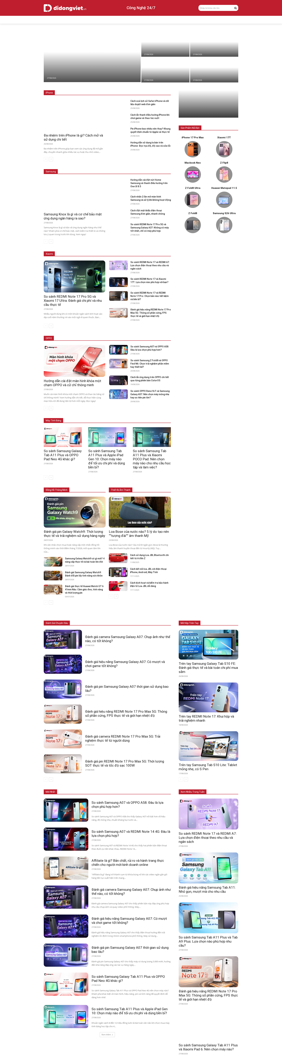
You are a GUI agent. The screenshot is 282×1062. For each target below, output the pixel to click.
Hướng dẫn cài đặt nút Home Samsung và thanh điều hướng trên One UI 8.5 (149, 183)
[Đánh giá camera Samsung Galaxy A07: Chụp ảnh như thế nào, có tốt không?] (63, 639)
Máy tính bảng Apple (82, 416)
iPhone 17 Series (82, 93)
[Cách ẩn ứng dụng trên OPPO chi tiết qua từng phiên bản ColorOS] (118, 380)
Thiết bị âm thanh (130, 623)
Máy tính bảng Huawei (160, 416)
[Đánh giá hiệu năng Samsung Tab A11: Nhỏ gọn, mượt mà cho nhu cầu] (208, 867)
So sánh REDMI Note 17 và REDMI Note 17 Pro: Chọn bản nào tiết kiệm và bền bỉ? (149, 296)
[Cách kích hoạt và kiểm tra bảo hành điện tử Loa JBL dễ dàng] (118, 586)
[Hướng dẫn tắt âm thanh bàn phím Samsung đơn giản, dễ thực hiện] (165, 44)
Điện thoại (81, 623)
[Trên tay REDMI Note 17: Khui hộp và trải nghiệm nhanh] (208, 697)
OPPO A (147, 338)
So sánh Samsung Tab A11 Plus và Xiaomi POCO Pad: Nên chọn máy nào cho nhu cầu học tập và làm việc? (152, 459)
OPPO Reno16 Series (129, 338)
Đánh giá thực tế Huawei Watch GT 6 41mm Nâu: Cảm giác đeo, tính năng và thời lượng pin (84, 589)
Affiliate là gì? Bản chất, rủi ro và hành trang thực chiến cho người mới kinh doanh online (128, 863)
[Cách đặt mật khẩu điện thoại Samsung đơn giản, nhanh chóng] (118, 213)
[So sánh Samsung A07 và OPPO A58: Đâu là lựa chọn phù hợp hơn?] (118, 350)
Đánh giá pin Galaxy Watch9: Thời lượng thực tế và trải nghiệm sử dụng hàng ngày (74, 534)
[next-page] (51, 159)
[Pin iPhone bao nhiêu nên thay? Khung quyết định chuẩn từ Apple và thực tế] (118, 132)
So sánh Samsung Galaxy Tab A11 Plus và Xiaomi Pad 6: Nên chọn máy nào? (208, 1047)
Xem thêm (106, 1034)
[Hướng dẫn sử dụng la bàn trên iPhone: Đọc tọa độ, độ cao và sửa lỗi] (118, 146)
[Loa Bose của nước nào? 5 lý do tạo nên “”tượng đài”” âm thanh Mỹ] (140, 512)
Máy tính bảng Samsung (108, 416)
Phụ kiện (147, 623)
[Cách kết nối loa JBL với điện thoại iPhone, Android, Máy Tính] (118, 572)
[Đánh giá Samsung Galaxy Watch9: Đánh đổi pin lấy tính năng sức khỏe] (53, 575)
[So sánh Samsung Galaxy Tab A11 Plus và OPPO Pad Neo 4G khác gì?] (63, 437)
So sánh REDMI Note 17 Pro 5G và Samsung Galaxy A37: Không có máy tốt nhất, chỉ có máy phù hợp (149, 227)
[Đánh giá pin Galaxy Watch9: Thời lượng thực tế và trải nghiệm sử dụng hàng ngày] (75, 512)
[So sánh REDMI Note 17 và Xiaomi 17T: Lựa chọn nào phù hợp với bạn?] (118, 282)
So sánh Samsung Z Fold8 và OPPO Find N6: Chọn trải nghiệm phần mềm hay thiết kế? (149, 363)
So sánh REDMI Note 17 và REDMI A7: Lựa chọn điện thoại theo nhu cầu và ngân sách (150, 265)
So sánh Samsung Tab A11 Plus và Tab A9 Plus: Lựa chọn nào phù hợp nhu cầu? (208, 941)
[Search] (235, 8)
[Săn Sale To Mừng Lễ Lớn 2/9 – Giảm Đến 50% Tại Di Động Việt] (208, 104)
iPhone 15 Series (123, 93)
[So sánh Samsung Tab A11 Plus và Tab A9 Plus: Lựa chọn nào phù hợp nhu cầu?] (208, 917)
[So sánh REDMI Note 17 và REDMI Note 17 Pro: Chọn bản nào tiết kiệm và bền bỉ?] (118, 296)
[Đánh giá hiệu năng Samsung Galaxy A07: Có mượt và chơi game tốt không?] (63, 664)
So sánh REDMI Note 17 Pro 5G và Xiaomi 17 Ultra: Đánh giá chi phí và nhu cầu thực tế (73, 301)
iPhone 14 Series (143, 93)
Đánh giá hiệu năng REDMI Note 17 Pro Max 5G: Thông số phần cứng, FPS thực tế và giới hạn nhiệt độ (150, 312)
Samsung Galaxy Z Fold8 (103, 167)
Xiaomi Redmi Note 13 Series (137, 254)
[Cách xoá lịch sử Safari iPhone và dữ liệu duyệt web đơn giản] (118, 104)
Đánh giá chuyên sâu (57, 623)
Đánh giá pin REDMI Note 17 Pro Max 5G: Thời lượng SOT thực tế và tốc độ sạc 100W (124, 763)
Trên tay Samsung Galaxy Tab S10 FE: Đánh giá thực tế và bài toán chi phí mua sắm (208, 668)
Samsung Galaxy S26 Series (73, 167)
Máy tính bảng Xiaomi (135, 416)
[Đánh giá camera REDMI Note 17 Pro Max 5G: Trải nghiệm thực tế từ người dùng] (63, 739)
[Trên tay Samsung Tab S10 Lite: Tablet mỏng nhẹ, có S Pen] (208, 746)
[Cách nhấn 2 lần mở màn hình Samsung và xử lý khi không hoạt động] (214, 69)
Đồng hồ (113, 623)
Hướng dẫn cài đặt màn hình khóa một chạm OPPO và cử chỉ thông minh (72, 383)
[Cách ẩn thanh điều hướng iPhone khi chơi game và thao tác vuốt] (118, 118)
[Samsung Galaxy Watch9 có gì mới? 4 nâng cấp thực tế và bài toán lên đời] (53, 562)
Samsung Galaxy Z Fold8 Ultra (134, 167)
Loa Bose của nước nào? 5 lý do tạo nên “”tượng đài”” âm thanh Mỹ (139, 534)
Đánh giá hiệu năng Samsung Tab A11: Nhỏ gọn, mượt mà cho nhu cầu (207, 890)
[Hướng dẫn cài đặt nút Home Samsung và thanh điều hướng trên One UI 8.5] (165, 69)
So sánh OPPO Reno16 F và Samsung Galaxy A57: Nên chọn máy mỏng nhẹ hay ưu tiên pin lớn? (150, 394)
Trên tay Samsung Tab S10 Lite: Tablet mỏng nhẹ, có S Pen (208, 767)
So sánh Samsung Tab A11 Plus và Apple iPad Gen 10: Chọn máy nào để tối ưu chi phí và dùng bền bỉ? (106, 459)
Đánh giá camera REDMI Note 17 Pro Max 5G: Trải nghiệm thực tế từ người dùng (122, 738)
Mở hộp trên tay (189, 623)
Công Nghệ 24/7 (141, 8)
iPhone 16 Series (102, 93)
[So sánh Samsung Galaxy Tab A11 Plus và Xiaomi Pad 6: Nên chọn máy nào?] (208, 1025)
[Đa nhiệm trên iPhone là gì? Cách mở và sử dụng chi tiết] (74, 115)
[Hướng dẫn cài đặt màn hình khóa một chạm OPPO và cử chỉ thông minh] (92, 57)
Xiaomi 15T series (89, 254)
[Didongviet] (65, 8)
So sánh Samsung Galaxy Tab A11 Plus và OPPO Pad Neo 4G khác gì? (63, 455)
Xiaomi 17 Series (68, 254)
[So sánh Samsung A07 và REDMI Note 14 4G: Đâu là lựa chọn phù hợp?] (66, 839)
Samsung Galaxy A (162, 167)
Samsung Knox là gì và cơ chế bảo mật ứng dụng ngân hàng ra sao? (73, 216)
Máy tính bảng (97, 623)
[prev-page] (46, 159)
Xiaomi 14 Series (111, 254)
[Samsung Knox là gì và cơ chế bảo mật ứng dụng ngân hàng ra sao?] (214, 44)
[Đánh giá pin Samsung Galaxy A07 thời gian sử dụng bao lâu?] (63, 689)
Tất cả (66, 93)
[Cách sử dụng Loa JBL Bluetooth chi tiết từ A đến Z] (118, 558)
